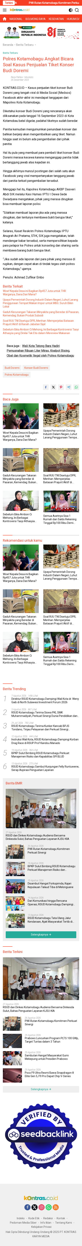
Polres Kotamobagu (17, 374)
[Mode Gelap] (70, 10)
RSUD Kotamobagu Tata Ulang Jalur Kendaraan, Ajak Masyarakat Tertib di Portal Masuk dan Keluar (50, 920)
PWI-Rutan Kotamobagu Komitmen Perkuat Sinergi (44, 2)
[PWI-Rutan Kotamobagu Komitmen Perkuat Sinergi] (15, 852)
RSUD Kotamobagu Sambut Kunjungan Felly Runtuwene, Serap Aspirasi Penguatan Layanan (45, 768)
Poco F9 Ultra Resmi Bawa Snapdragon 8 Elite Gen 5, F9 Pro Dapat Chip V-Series (49, 1074)
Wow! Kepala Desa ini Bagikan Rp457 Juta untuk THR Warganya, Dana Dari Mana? (34, 292)
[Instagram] (42, 1207)
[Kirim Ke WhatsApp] (76, 387)
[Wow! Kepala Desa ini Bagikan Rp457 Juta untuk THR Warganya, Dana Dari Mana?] (21, 416)
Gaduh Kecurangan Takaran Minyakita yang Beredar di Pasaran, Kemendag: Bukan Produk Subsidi (41, 314)
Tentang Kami (63, 1222)
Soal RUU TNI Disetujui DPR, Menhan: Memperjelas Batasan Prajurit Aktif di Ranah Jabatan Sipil (38, 322)
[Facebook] (27, 1207)
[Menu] (5, 10)
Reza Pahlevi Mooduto (22, 77)
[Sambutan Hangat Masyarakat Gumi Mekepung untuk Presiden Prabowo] (12, 1058)
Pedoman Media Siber (23, 1222)
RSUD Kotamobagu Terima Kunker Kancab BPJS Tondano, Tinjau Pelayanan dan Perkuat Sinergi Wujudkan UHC (40, 727)
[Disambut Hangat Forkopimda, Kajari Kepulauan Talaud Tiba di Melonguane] (15, 886)
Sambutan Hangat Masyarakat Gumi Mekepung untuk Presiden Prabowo (47, 1057)
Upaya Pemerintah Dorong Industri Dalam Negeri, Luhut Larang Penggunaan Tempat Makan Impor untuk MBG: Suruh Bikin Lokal (40, 303)
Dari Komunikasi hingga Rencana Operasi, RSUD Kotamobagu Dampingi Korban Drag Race (50, 902)
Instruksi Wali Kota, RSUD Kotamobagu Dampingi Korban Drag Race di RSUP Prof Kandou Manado (45, 741)
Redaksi (48, 1218)
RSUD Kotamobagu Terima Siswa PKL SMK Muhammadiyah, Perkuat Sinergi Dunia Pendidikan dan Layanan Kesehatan (44, 714)
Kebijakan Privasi (41, 1226)
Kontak (61, 1218)
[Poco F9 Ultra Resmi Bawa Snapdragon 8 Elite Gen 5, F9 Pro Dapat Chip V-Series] (12, 1075)
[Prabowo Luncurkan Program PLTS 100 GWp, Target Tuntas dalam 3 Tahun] (12, 1041)
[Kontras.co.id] (19, 10)
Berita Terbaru (10, 52)
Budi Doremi (12, 367)
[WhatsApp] (49, 1207)
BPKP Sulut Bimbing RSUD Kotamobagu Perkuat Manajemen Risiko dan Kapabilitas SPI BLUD (40, 755)
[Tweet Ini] (53, 387)
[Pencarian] (77, 10)
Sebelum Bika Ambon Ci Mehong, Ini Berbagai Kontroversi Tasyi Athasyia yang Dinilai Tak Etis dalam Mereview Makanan (41, 331)
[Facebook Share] (46, 387)
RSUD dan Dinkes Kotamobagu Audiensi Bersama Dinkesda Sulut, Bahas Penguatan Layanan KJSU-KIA (37, 837)
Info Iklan (45, 1222)
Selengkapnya (40, 934)
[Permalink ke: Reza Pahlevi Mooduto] (6, 78)
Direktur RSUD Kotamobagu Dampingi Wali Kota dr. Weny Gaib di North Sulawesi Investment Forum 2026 (45, 700)
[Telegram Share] (69, 387)
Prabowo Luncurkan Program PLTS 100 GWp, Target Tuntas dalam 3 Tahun (52, 1040)
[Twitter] (34, 1207)
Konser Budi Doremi (36, 367)
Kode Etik (33, 1218)
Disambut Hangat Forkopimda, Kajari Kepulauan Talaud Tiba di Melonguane (50, 885)
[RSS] (56, 1207)
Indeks (21, 1218)
